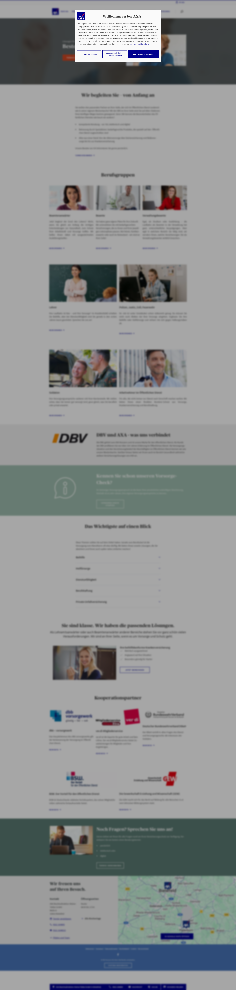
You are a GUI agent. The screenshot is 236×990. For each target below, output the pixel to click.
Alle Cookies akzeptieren (143, 54)
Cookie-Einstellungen (89, 54)
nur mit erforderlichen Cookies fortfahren (114, 54)
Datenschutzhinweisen (139, 44)
